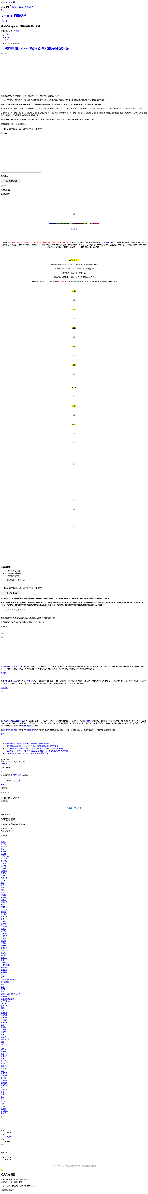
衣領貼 (3, 842)
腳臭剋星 (74, 229)
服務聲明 (93, 1166)
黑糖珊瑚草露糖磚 (7, 999)
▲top (2, 784)
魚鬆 (2, 688)
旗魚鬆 (89, 721)
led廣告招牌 (5, 1039)
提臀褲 (3, 1113)
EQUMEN (4, 1111)
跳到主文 (4, 21)
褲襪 (2, 1054)
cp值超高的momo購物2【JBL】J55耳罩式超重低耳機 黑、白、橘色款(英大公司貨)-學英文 (36, 751)
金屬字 (3, 1037)
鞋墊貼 (3, 873)
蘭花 (2, 977)
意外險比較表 (5, 965)
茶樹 (2, 1097)
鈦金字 (3, 1046)
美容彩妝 (16, 781)
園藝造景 (4, 970)
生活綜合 (17, 31)
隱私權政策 (85, 1166)
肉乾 (2, 890)
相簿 (6, 35)
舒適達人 (15, 730)
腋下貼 (3, 866)
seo (2, 1087)
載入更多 (4, 788)
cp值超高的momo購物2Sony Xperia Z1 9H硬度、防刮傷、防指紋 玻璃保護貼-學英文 (34, 748)
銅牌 (2, 1034)
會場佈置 (4, 1017)
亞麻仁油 (4, 950)
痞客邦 (14, 775)
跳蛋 (2, 1071)
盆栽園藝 (4, 972)
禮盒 (23, 726)
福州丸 (3, 900)
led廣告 (3, 1044)
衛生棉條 (4, 1080)
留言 (19, 775)
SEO (2, 1008)
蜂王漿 (3, 953)
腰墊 (2, 987)
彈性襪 (3, 1051)
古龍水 (3, 1101)
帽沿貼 (3, 844)
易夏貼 (3, 863)
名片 (6, 40)
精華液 (3, 1094)
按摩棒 (3, 1068)
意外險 (3, 962)
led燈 (2, 1042)
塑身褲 (3, 1109)
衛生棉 (6, 730)
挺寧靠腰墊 (5, 982)
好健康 (3, 946)
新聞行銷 (4, 1089)
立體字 (3, 1032)
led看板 (3, 1049)
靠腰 (2, 984)
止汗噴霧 (4, 871)
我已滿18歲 (5, 1190)
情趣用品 (4, 1066)
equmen (14, 681)
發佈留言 (4, 800)
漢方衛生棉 (31, 730)
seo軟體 (3, 1004)
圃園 (2, 1104)
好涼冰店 (4, 859)
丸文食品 (20, 721)
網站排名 (4, 1006)
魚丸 (2, 892)
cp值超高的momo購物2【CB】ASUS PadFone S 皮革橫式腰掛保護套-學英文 (31, 746)
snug (2, 633)
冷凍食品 (4, 902)
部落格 (7, 37)
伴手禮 (29, 726)
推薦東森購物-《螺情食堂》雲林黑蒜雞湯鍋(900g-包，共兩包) (27, 744)
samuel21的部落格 (14, 15)
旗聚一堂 (4, 878)
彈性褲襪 (4, 1056)
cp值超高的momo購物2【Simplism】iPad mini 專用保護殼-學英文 (27, 753)
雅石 (2, 975)
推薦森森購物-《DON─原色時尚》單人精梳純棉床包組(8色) (37, 48)
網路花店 (4, 1013)
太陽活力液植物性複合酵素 (10, 994)
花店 (2, 1010)
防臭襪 (3, 854)
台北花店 (4, 1020)
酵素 (2, 960)
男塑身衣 (29, 681)
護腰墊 (3, 989)
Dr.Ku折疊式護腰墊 (7, 979)
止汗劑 (3, 868)
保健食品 (4, 948)
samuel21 (4, 764)
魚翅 (2, 904)
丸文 (6, 688)
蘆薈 (2, 1092)
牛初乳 (3, 955)
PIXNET (59, 1166)
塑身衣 (3, 673)
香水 (2, 1099)
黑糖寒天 (4, 996)
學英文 (3, 734)
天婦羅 (3, 895)
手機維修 (4, 1075)
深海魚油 (4, 958)
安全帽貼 (4, 861)
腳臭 (2, 849)
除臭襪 (6, 666)
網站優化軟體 (5, 1001)
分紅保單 (4, 967)
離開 (11, 1190)
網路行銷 (4, 1085)
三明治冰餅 (5, 856)
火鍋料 (3, 897)
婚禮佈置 (4, 1015)
